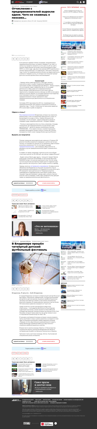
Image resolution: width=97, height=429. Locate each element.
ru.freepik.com (19, 285)
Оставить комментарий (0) (48, 183)
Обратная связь (46, 399)
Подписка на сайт (26, 401)
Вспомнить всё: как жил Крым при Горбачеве (75, 96)
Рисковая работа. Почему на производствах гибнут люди (25, 216)
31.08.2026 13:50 (15, 241)
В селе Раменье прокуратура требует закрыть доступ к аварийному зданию (73, 29)
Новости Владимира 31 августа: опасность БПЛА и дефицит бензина (73, 11)
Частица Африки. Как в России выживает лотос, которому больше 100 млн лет (75, 257)
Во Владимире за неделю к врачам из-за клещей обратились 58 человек (73, 35)
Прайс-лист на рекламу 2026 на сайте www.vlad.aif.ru (35, 402)
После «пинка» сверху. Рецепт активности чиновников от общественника (49, 207)
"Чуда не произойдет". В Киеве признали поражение (74, 106)
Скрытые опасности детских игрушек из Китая (76, 306)
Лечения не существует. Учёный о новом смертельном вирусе (75, 62)
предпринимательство (26, 146)
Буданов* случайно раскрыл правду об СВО (75, 86)
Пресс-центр (38, 399)
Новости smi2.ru (17, 236)
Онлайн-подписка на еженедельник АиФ (73, 399)
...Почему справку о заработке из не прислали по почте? (26, 211)
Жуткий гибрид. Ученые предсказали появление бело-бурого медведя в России (76, 267)
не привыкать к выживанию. (39, 166)
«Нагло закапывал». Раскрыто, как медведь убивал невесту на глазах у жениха (75, 252)
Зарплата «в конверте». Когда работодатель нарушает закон (25, 206)
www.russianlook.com (20, 55)
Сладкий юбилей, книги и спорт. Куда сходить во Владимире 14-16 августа (26, 375)
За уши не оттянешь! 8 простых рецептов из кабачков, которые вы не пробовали (76, 73)
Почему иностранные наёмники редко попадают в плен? (74, 91)
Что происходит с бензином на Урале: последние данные (74, 291)
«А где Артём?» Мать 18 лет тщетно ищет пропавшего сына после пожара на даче (75, 58)
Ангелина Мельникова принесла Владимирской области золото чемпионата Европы (50, 370)
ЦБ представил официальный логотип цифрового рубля (74, 101)
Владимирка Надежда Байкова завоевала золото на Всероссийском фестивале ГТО (25, 370)
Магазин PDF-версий (57, 399)
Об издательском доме (28, 399)
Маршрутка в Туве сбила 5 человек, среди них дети (75, 301)
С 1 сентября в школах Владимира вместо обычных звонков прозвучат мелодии (73, 24)
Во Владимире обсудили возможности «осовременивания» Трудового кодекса (50, 212)
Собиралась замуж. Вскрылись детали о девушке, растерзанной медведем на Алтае (75, 53)
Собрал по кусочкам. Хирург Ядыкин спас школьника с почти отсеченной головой (76, 78)
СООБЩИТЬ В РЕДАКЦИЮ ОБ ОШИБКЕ (58, 402)
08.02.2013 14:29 (15, 6)
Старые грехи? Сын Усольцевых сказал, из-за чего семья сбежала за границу (75, 262)
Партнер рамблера (35, 423)
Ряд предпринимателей (27, 115)
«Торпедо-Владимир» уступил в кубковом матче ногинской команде (49, 365)
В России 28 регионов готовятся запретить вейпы (75, 296)
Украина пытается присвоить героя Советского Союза (75, 286)
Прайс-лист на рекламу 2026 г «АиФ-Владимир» (45, 401)
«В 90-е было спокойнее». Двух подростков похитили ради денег (75, 272)
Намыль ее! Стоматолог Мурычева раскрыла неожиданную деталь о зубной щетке (75, 68)
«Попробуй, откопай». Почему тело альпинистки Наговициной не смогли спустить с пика (75, 278)
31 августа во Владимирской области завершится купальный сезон (73, 17)
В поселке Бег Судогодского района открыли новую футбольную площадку (25, 365)
